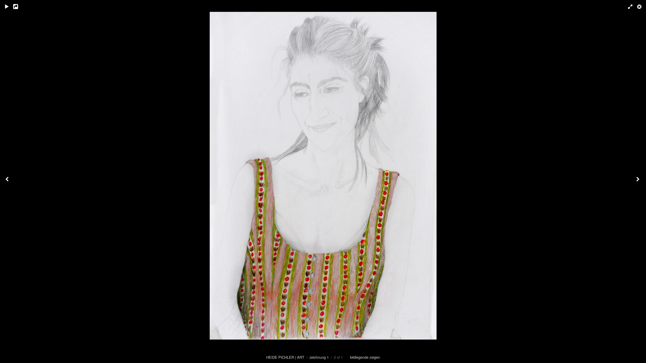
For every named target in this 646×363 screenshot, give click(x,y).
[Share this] (19, 6)
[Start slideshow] (7, 6)
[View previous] (7, 181)
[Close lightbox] (639, 6)
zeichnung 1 (319, 357)
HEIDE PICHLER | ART (285, 357)
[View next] (638, 181)
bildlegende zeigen (365, 357)
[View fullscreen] (628, 6)
